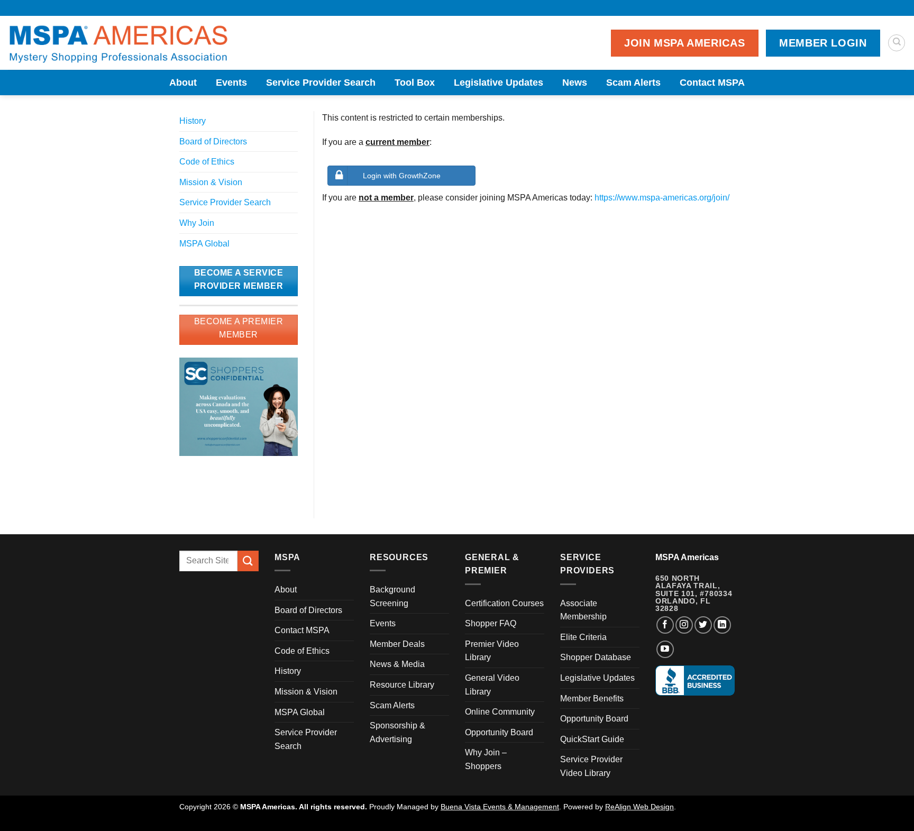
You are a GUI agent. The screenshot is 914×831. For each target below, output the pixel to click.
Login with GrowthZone (402, 175)
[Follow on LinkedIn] (722, 625)
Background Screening (392, 596)
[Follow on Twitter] (703, 625)
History (192, 120)
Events (231, 82)
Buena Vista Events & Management (500, 806)
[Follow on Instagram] (684, 625)
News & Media (397, 664)
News (574, 82)
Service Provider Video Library (591, 766)
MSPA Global (204, 243)
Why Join (196, 222)
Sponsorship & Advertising (397, 732)
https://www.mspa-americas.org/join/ (662, 197)
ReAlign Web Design (639, 806)
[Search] (896, 42)
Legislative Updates (498, 82)
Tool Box (415, 82)
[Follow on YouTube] (665, 649)
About (183, 82)
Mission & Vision (210, 182)
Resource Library (402, 684)
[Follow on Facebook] (665, 625)
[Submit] (248, 561)
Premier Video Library (492, 651)
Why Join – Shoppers (486, 759)
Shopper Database (595, 657)
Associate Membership (583, 610)
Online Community (500, 711)
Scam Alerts (633, 82)
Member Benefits (592, 698)
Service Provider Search (321, 82)
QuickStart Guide (592, 739)
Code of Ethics (206, 161)
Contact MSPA (712, 82)
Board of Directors (213, 141)
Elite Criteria (583, 637)
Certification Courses (504, 603)
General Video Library (492, 684)
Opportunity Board (499, 732)
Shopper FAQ (490, 623)
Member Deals (397, 644)
